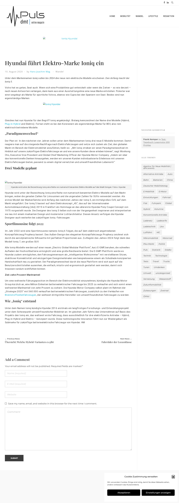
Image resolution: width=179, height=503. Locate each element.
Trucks (166, 261)
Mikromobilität (150, 238)
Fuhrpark (156, 203)
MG (158, 232)
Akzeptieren (123, 492)
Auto (170, 174)
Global (168, 203)
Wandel (60, 71)
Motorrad (167, 238)
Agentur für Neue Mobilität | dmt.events (157, 167)
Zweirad (164, 290)
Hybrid (146, 209)
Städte (168, 250)
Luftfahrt (147, 232)
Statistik (156, 250)
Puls (145, 250)
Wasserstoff (165, 279)
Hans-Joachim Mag (40, 71)
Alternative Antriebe (153, 174)
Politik (162, 244)
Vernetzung (149, 279)
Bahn (146, 180)
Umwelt (147, 273)
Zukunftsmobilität (152, 284)
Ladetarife (162, 220)
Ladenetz (147, 220)
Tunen (146, 267)
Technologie (161, 255)
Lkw (162, 226)
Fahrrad (166, 197)
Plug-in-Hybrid (13, 123)
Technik (147, 255)
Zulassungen (149, 290)
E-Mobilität (148, 191)
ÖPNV (146, 296)
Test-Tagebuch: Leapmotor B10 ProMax (156, 142)
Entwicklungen (150, 197)
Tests (145, 261)
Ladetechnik (149, 226)
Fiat (145, 203)
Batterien (157, 180)
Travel (156, 261)
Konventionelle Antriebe (155, 215)
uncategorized (163, 273)
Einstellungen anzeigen (158, 492)
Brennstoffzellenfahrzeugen (20, 294)
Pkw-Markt (148, 244)
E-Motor (163, 191)
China (170, 180)
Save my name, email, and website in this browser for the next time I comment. (52, 403)
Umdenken (159, 267)
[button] (173, 476)
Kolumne (158, 209)
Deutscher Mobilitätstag (155, 186)
